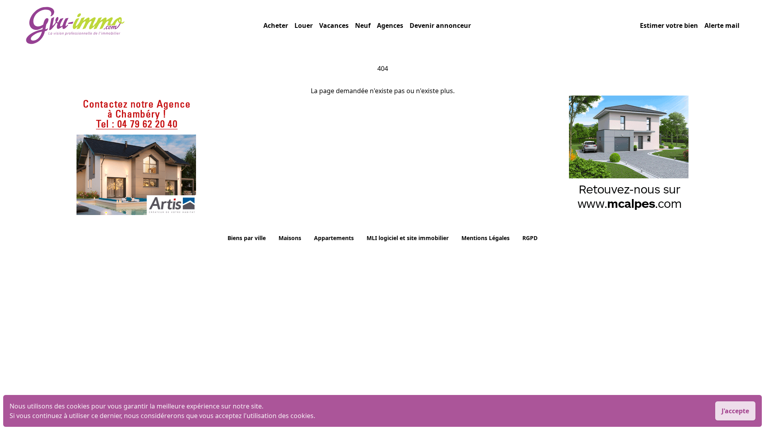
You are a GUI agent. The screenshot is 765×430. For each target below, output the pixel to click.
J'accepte (735, 411)
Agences (390, 25)
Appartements (334, 238)
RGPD (529, 238)
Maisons (290, 238)
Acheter (275, 25)
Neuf (363, 25)
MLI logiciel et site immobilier (408, 238)
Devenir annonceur (440, 25)
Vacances (334, 25)
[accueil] (144, 25)
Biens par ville (247, 238)
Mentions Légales (485, 238)
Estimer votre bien (669, 25)
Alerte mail (722, 25)
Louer (303, 25)
